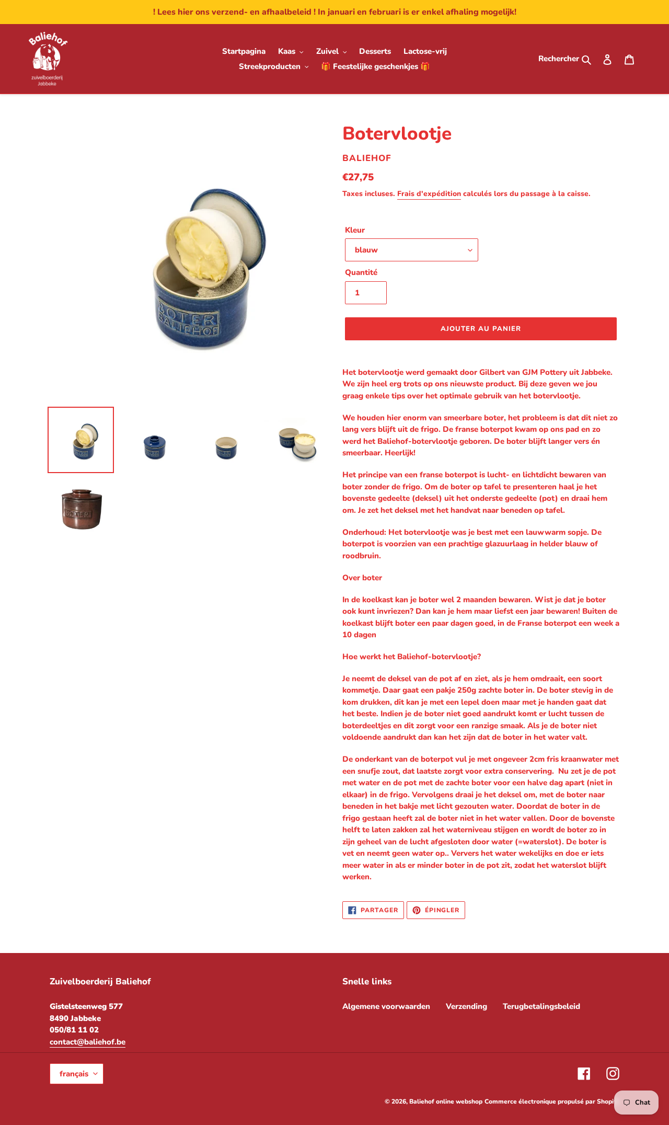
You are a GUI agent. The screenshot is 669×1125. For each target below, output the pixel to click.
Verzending (466, 1006)
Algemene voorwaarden (386, 1006)
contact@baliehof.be (87, 1042)
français (74, 1074)
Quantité (361, 272)
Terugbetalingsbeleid (541, 1006)
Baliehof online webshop (445, 1101)
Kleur (355, 230)
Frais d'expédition (429, 194)
